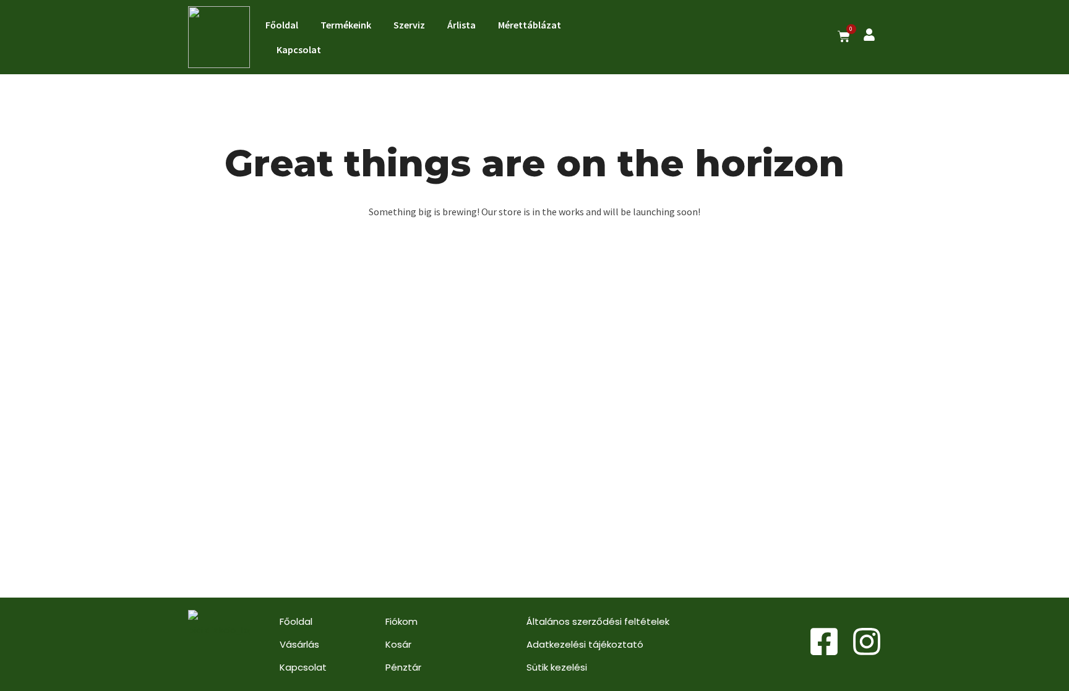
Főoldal (281, 25)
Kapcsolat (299, 49)
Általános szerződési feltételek (597, 621)
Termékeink (345, 25)
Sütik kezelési (556, 667)
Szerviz (409, 25)
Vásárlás (299, 644)
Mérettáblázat (529, 25)
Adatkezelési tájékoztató (584, 644)
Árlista (461, 25)
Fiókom (401, 621)
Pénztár (403, 667)
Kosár (398, 644)
